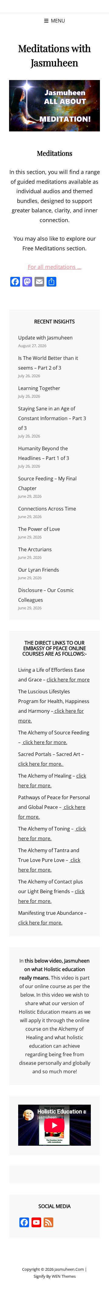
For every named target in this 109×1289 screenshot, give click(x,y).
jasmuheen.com (69, 1269)
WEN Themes (64, 1276)
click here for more (68, 679)
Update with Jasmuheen (45, 337)
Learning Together (39, 388)
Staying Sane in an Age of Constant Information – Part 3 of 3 (52, 418)
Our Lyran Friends (38, 569)
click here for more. (44, 742)
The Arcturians (35, 549)
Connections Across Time (47, 508)
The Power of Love (39, 529)
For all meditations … (54, 266)
